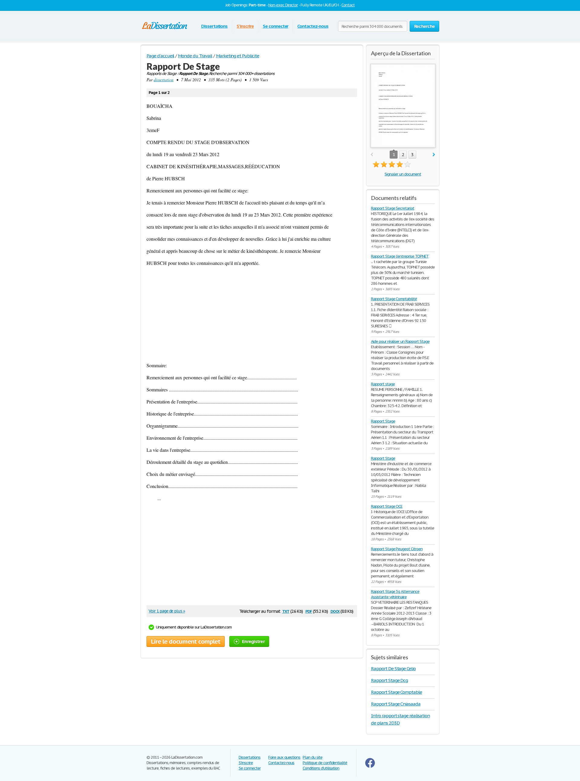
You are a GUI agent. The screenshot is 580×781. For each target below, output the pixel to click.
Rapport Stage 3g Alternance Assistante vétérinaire (395, 594)
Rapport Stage (383, 421)
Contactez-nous (312, 26)
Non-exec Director (283, 5)
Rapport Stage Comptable (396, 692)
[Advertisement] (252, 314)
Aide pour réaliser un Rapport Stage (400, 341)
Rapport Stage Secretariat (392, 208)
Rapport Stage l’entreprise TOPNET (400, 256)
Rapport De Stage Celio (393, 668)
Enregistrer (253, 641)
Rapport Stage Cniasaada (395, 704)
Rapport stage (383, 384)
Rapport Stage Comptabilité (394, 298)
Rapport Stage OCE (386, 506)
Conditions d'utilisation (321, 768)
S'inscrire (245, 26)
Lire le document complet (185, 641)
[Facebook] (370, 766)
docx (335, 610)
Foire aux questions (284, 757)
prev (371, 155)
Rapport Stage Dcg (389, 680)
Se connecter (275, 26)
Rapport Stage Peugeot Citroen (397, 548)
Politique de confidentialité (325, 762)
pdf (308, 610)
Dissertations (214, 26)
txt (285, 610)
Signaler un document (403, 174)
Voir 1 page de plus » (167, 611)
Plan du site (312, 757)
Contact (348, 5)
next (434, 155)
